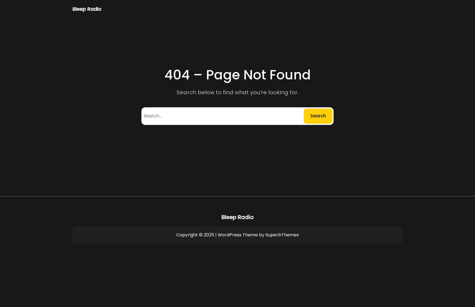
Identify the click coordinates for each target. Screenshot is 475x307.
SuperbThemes (282, 235)
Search (318, 116)
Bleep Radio (87, 8)
